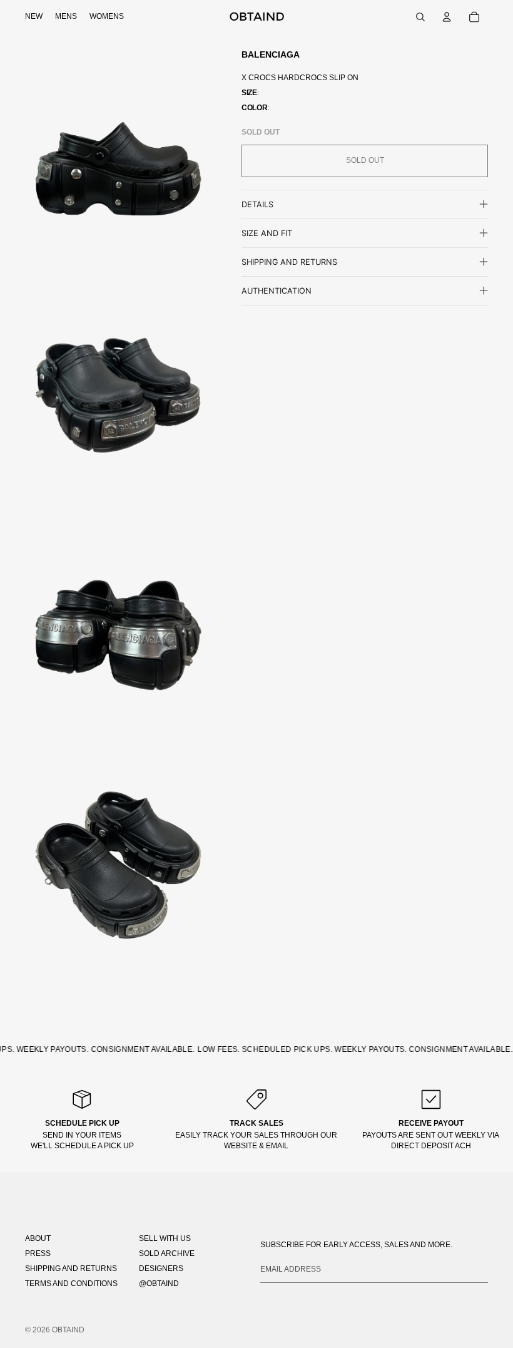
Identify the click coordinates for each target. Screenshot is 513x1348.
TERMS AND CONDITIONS (71, 1283)
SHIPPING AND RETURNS (71, 1268)
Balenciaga (270, 54)
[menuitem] (34, 17)
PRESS (38, 1253)
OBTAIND (68, 1329)
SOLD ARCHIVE (167, 1253)
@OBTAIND (159, 1283)
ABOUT (38, 1238)
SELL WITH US (165, 1238)
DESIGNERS (161, 1268)
